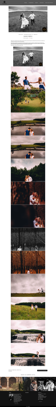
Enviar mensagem (41, 395)
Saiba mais (16, 403)
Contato (42, 2)
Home (25, 2)
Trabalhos (31, 2)
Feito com (28, 406)
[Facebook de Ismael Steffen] (39, 399)
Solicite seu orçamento (42, 364)
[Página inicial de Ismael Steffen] (5, 2)
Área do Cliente (49, 2)
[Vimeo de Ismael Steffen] (42, 399)
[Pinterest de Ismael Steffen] (41, 399)
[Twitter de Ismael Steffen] (38, 399)
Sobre (36, 2)
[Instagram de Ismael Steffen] (40, 399)
